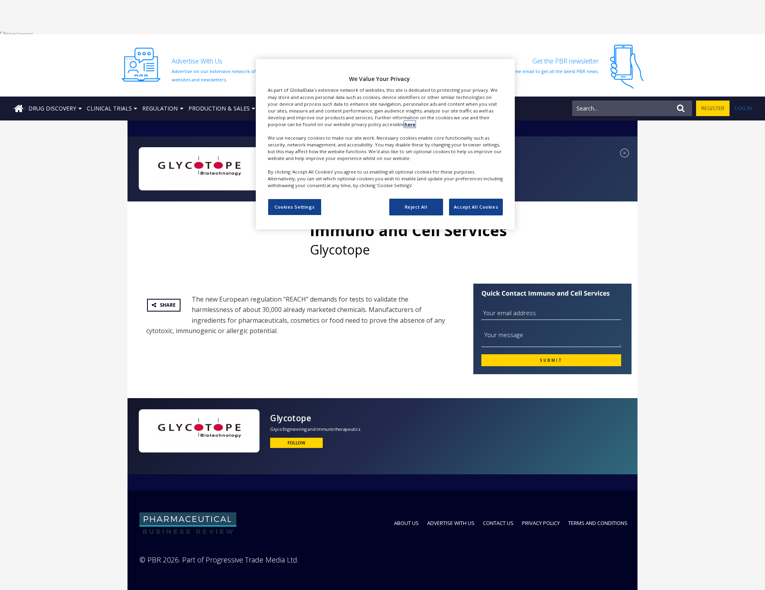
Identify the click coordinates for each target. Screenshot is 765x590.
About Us (406, 523)
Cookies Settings (295, 207)
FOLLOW (297, 443)
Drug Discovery (52, 108)
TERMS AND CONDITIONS (598, 523)
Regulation (160, 108)
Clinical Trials (109, 108)
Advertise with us (451, 523)
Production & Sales (219, 108)
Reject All (416, 207)
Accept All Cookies (476, 207)
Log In (743, 108)
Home (19, 108)
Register (712, 108)
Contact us (498, 523)
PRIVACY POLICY (541, 523)
